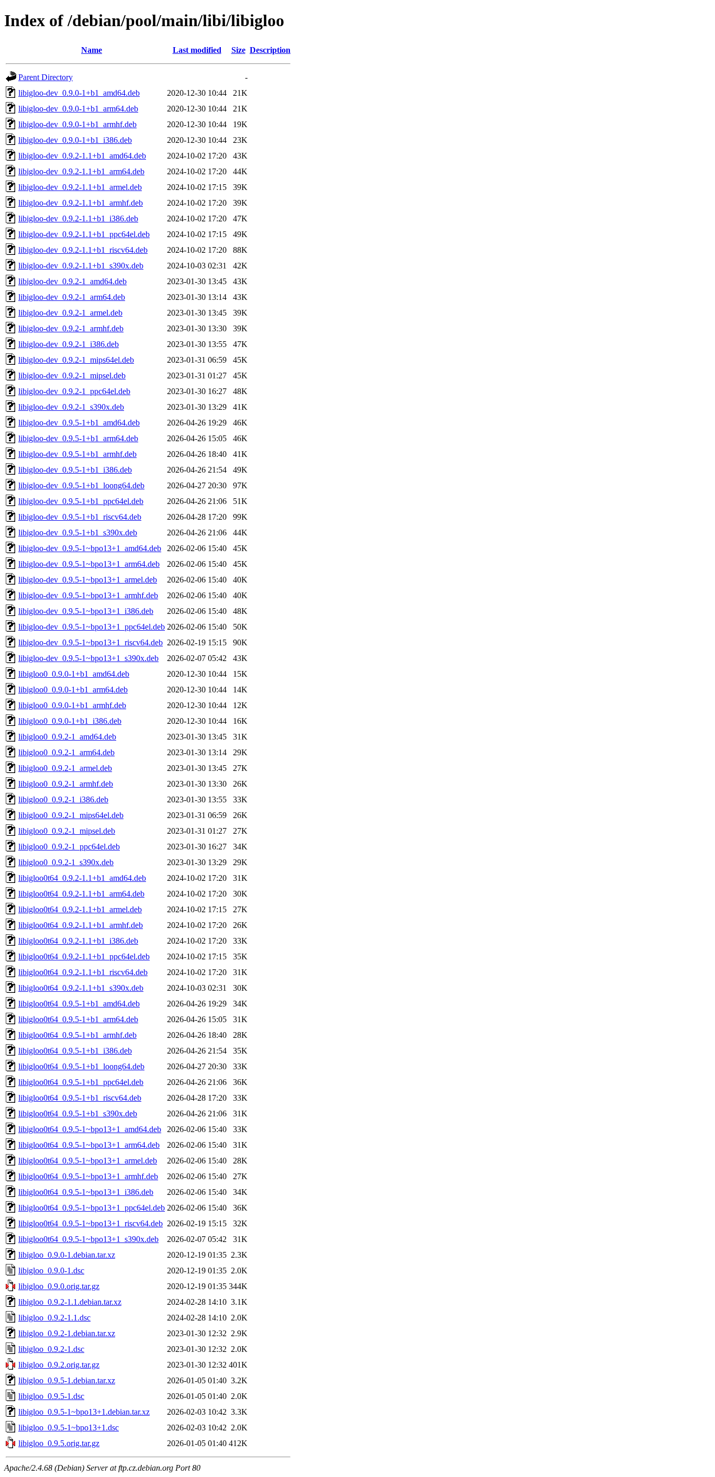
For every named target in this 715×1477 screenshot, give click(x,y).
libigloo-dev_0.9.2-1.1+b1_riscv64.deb (83, 249)
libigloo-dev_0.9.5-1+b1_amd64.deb (79, 422)
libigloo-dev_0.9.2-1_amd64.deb (72, 281)
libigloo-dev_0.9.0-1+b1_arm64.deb (78, 108)
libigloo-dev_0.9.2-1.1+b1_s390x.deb (80, 265)
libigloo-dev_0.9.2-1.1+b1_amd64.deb (82, 155)
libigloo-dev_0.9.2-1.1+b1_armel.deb (80, 187)
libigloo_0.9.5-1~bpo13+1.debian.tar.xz (84, 1411)
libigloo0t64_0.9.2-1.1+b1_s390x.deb (80, 987)
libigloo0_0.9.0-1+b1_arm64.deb (73, 689)
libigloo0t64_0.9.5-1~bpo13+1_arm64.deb (89, 1144)
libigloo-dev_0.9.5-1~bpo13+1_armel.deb (87, 579)
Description (270, 50)
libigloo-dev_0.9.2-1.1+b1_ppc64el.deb (84, 234)
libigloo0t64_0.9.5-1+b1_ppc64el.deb (80, 1082)
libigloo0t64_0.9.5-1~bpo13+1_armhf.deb (88, 1176)
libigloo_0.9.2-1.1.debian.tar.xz (69, 1301)
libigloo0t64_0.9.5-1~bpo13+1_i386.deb (85, 1192)
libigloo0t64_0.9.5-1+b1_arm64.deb (78, 1019)
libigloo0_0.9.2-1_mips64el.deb (71, 815)
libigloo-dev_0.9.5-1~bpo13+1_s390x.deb (88, 658)
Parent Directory (45, 77)
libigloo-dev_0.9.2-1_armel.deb (70, 312)
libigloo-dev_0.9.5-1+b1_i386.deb (75, 469)
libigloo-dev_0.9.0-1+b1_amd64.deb (79, 92)
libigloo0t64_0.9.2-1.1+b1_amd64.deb (82, 878)
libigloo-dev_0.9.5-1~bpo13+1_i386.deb (85, 611)
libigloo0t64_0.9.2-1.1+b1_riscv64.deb (83, 972)
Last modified (197, 50)
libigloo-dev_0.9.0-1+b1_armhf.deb (77, 124)
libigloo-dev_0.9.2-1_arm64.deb (71, 297)
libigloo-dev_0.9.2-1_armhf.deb (71, 328)
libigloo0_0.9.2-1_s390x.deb (66, 862)
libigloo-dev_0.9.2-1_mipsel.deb (72, 375)
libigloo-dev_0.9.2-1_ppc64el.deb (74, 391)
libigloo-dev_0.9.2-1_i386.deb (68, 344)
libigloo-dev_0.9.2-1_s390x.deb (71, 406)
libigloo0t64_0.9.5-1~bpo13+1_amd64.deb (89, 1129)
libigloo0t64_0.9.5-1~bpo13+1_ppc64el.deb (91, 1207)
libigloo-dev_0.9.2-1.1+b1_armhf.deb (80, 202)
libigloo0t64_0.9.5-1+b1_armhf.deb (77, 1035)
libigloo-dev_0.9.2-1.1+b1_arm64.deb (81, 171)
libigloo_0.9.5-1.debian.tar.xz (66, 1380)
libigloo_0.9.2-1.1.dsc (54, 1317)
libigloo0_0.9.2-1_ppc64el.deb (69, 846)
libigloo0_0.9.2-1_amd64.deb (67, 736)
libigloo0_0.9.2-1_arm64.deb (66, 752)
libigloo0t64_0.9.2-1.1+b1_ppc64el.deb (84, 956)
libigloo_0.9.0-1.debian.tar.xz (66, 1254)
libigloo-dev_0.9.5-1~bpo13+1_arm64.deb (89, 564)
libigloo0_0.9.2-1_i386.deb (63, 799)
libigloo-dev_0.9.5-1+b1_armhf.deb (77, 454)
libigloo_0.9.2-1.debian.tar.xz (66, 1333)
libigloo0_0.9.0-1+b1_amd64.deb (73, 673)
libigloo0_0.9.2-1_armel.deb (65, 768)
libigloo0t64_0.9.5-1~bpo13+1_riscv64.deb (90, 1223)
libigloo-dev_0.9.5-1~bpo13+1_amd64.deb (89, 548)
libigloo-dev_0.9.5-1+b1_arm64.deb (78, 438)
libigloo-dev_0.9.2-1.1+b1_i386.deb (78, 218)
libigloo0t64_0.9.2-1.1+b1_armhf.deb (80, 925)
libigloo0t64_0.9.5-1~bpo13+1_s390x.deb (88, 1239)
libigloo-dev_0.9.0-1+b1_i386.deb (75, 140)
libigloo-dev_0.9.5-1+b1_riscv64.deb (79, 516)
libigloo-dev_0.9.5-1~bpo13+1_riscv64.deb (90, 642)
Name (91, 50)
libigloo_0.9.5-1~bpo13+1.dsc (68, 1427)
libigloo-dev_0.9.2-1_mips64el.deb (76, 359)
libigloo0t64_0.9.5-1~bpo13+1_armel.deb (87, 1160)
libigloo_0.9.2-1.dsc (51, 1349)
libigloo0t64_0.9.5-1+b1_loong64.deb (81, 1066)
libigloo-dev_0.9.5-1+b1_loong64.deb (81, 485)
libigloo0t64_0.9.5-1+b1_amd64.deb (79, 1003)
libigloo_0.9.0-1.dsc (51, 1270)
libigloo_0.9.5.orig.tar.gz (58, 1443)
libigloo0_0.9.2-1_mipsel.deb (66, 830)
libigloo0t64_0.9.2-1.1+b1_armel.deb (80, 909)
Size (238, 50)
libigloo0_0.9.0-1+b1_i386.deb (69, 721)
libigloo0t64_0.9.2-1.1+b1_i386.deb (78, 940)
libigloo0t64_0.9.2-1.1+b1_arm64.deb (81, 893)
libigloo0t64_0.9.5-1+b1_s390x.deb (77, 1113)
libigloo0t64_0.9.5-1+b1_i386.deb (75, 1050)
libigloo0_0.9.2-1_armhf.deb (65, 783)
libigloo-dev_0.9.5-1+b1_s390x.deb (77, 532)
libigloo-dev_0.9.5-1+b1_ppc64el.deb (80, 501)
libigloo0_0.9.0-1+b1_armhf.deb (72, 705)
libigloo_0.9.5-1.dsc (51, 1396)
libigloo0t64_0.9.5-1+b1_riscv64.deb (79, 1097)
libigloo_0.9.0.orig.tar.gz (58, 1286)
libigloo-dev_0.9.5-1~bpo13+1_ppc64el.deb (91, 626)
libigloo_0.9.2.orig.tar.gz (58, 1364)
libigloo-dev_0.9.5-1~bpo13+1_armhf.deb (88, 595)
